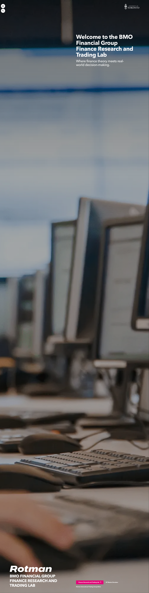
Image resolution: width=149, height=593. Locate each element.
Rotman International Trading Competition (88, 586)
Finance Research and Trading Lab (90, 582)
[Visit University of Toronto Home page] (132, 6)
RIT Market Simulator (112, 582)
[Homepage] (31, 569)
